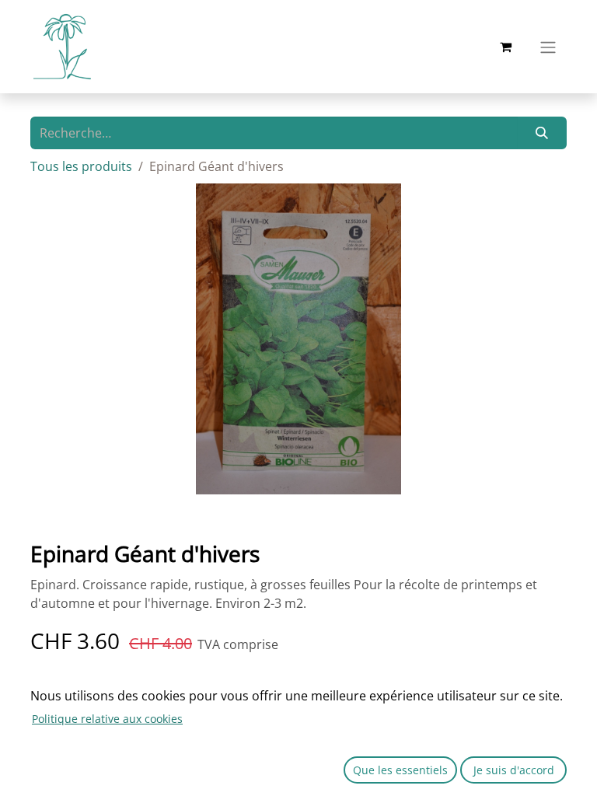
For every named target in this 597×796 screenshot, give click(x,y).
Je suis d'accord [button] (513, 770)
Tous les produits (81, 166)
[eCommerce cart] (505, 46)
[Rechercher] (542, 133)
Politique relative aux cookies (107, 718)
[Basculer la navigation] (548, 46)
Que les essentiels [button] (400, 770)
